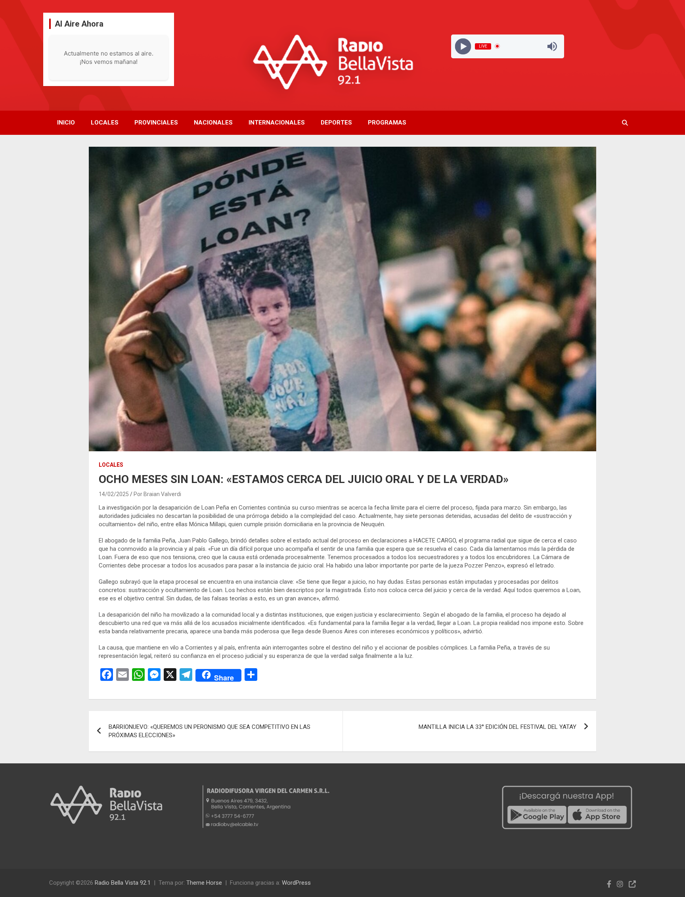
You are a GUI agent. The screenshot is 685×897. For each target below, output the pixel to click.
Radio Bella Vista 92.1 (123, 882)
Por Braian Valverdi (157, 494)
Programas (387, 122)
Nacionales (213, 122)
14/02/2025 (114, 494)
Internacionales (277, 122)
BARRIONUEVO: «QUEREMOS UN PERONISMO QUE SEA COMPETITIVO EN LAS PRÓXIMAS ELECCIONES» (209, 731)
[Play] (463, 46)
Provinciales (156, 122)
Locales (105, 122)
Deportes (336, 122)
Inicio (66, 122)
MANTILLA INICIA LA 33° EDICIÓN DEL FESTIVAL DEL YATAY (497, 726)
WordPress (296, 882)
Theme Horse (204, 882)
